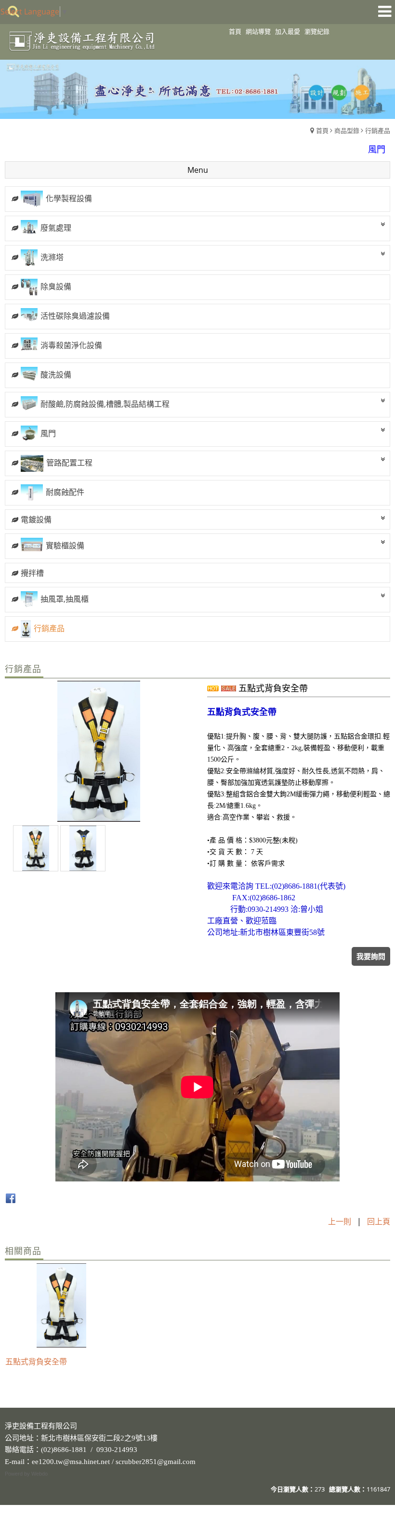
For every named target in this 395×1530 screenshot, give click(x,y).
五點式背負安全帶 (36, 1361)
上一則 (339, 1221)
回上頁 (378, 1221)
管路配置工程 (69, 462)
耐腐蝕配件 (65, 492)
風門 (48, 433)
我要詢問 (370, 956)
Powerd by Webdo (26, 1474)
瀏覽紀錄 (316, 31)
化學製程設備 (69, 198)
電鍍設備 (36, 519)
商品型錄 (346, 130)
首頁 (322, 130)
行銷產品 (377, 130)
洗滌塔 (52, 257)
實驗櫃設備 (65, 545)
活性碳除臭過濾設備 (75, 316)
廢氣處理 (55, 227)
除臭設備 (55, 286)
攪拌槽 (32, 573)
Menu (197, 170)
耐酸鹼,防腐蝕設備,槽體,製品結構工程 (105, 404)
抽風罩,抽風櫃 (64, 599)
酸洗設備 (55, 374)
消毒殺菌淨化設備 (71, 345)
